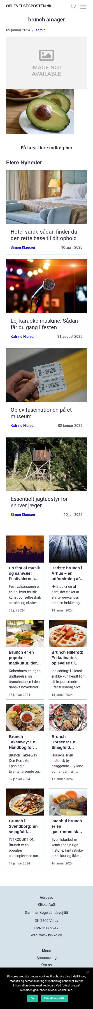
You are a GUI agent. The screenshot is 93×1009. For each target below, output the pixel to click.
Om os (46, 965)
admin (40, 30)
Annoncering (47, 958)
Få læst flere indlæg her (46, 147)
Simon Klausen (23, 247)
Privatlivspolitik (54, 998)
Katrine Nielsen (23, 336)
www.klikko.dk (50, 935)
